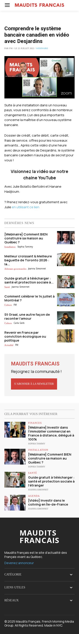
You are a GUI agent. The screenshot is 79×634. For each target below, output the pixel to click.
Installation (10, 247)
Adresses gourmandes (15, 268)
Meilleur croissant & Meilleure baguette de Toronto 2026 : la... (28, 260)
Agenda (34, 496)
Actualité (8, 345)
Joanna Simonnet (37, 268)
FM (15, 304)
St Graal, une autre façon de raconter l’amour (27, 316)
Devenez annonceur (19, 563)
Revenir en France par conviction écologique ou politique (25, 336)
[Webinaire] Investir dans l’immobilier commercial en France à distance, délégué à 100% (51, 433)
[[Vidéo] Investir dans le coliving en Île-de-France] (14, 503)
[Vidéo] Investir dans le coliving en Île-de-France (48, 502)
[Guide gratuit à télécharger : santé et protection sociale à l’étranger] (66, 281)
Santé (7, 287)
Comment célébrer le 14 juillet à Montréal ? (29, 298)
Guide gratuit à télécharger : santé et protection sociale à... (29, 280)
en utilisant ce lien (25, 207)
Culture (8, 305)
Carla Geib (19, 322)
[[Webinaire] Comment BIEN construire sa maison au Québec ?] (66, 237)
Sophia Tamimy (25, 246)
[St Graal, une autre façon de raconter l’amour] (66, 317)
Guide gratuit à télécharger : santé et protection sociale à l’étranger (51, 481)
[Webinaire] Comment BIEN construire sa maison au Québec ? (26, 238)
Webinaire (42, 48)
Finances (35, 423)
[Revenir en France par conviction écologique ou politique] (66, 335)
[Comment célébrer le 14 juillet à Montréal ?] (66, 299)
